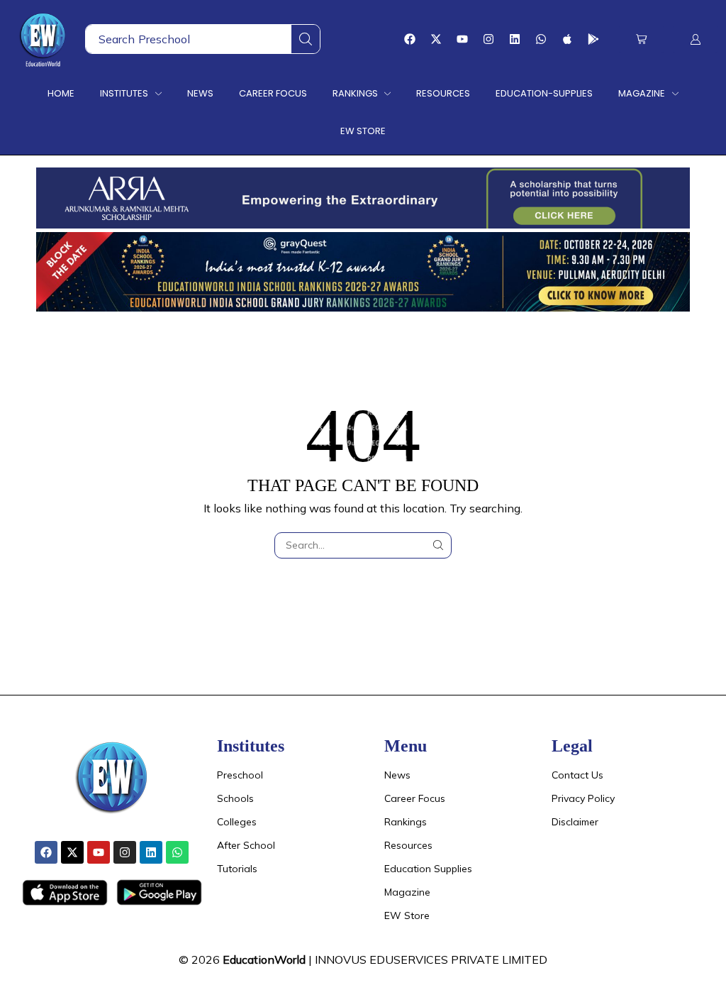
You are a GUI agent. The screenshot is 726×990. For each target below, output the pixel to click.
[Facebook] (409, 39)
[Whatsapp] (541, 39)
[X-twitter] (436, 39)
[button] (641, 39)
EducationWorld (264, 959)
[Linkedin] (514, 39)
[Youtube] (462, 39)
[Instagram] (488, 39)
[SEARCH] (438, 545)
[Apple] (567, 39)
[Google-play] (593, 39)
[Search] (305, 39)
